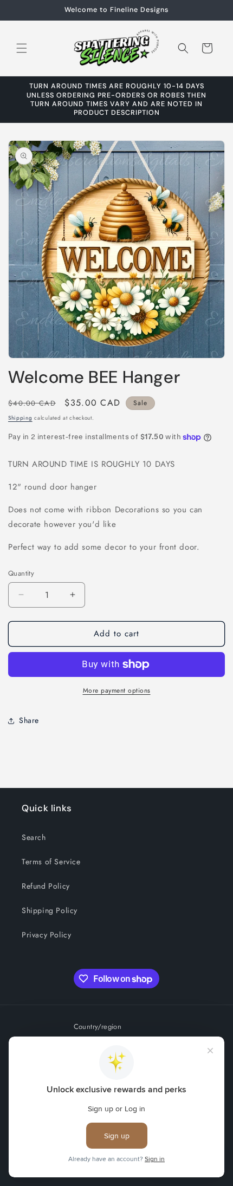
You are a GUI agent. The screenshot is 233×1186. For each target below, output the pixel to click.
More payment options (117, 690)
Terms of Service (51, 861)
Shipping (20, 418)
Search (34, 837)
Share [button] (29, 720)
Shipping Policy (49, 910)
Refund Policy (46, 886)
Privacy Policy (46, 934)
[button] (22, 48)
